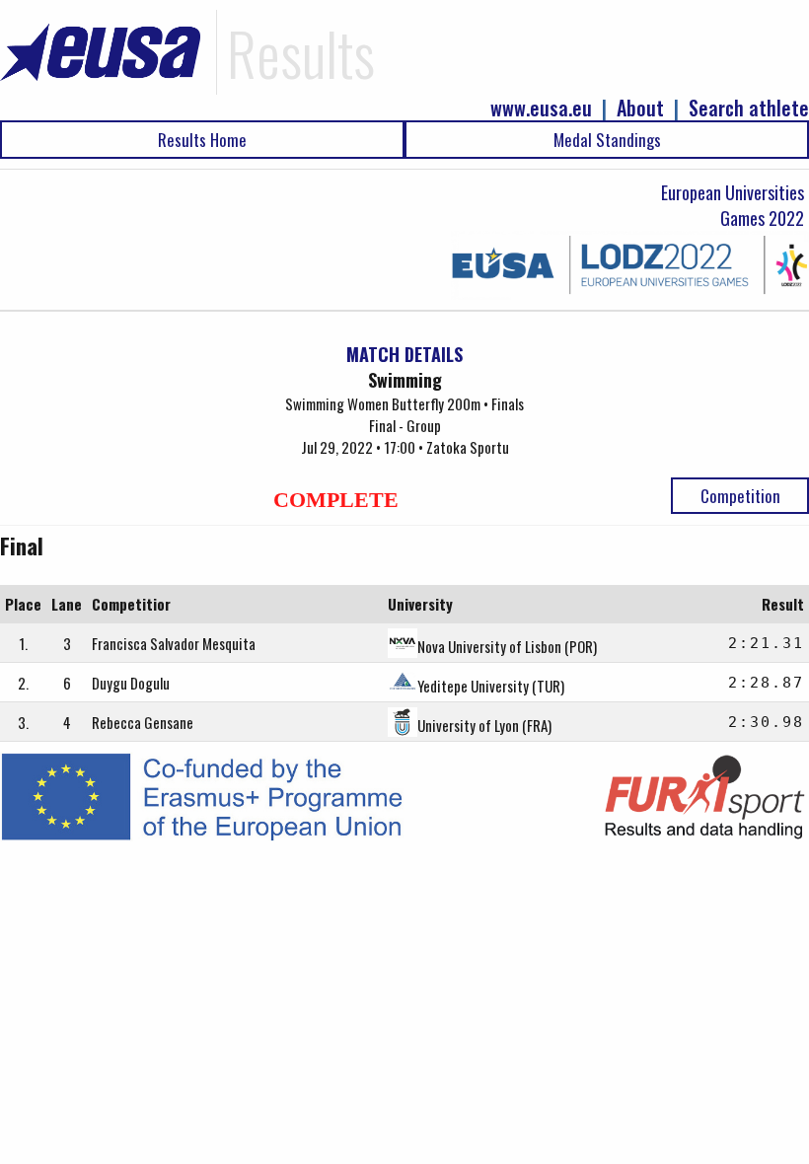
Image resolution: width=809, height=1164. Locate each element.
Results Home (202, 139)
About (640, 108)
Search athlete (749, 108)
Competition (740, 495)
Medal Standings (607, 139)
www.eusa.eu (541, 108)
